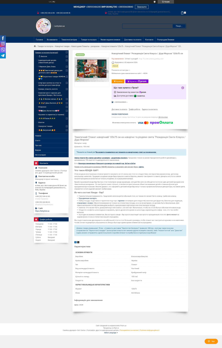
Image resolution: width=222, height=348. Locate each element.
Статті (37, 140)
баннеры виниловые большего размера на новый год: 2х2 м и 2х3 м (106, 163)
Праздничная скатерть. (88, 198)
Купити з (133, 81)
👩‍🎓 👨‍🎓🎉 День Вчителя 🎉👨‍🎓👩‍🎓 (50, 103)
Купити (119, 81)
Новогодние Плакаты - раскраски (85, 46)
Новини (38, 136)
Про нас (38, 145)
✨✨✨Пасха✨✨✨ (46, 118)
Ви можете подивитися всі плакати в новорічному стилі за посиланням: (126, 152)
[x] (78, 243)
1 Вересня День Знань (47, 67)
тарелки (121, 201)
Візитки (41, 122)
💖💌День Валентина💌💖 (48, 111)
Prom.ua (123, 326)
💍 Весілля (42, 56)
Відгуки (38, 150)
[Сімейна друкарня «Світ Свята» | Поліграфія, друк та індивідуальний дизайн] (43, 26)
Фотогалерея (40, 155)
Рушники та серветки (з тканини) (51, 115)
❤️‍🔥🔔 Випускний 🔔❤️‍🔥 (46, 130)
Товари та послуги (88, 40)
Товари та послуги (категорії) (46, 53)
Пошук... (179, 26)
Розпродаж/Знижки (165, 40)
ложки (90, 203)
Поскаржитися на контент (129, 330)
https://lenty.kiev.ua (42, 211)
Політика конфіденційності (149, 330)
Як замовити (52, 40)
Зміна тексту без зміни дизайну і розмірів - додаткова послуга (100, 158)
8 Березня (42, 107)
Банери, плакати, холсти (48, 89)
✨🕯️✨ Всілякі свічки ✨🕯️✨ (50, 99)
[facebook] (75, 243)
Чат (213, 341)
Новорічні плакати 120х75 (112, 46)
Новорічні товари (62, 46)
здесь (141, 167)
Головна (39, 40)
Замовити (141, 7)
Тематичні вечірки (69, 40)
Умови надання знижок (110, 40)
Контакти (149, 40)
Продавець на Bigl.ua (111, 328)
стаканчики (81, 203)
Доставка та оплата (132, 40)
